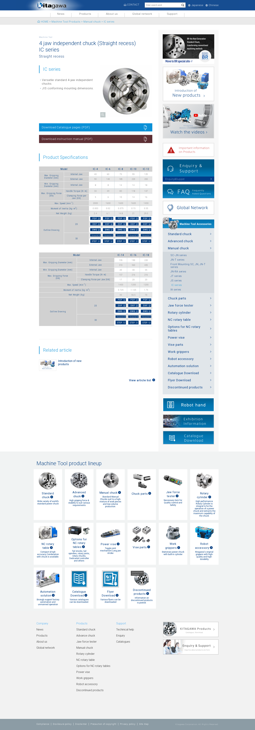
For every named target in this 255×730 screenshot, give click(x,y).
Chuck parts (177, 298)
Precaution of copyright (103, 724)
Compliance (42, 724)
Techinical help (125, 629)
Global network (142, 13)
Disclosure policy (62, 724)
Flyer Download (179, 380)
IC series (176, 285)
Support (172, 13)
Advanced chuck (180, 241)
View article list (140, 380)
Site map (144, 724)
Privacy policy (127, 724)
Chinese (214, 5)
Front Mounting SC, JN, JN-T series (188, 265)
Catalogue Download (183, 373)
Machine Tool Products (66, 21)
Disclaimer (81, 724)
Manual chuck (92, 21)
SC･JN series (179, 255)
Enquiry (120, 635)
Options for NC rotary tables (184, 328)
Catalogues (123, 641)
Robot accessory (181, 359)
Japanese (197, 5)
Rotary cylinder (179, 312)
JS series (176, 280)
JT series (176, 276)
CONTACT (133, 4)
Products (85, 13)
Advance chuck (85, 635)
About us (112, 13)
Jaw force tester (180, 305)
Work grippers (178, 352)
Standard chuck (180, 234)
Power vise (176, 337)
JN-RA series (178, 271)
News (61, 13)
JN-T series (178, 259)
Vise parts (175, 344)
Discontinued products (185, 387)
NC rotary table (179, 319)
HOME (45, 21)
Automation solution (183, 366)
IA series (176, 289)
